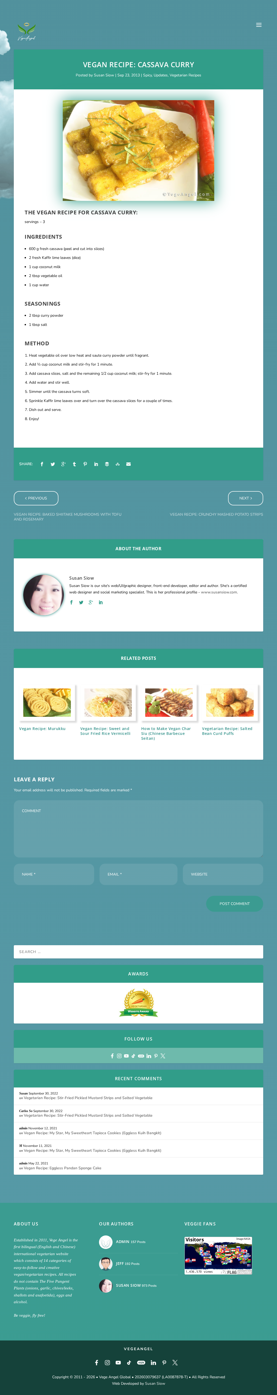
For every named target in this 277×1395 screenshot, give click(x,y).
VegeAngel (138, 1349)
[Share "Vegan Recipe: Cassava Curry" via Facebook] (42, 464)
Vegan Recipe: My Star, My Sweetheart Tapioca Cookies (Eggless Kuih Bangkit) (92, 1133)
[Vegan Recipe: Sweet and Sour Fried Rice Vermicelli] (108, 702)
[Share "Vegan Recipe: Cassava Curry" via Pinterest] (85, 464)
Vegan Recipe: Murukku (42, 728)
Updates (161, 75)
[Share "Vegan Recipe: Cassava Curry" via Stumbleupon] (117, 464)
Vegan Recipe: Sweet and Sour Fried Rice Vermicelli (105, 731)
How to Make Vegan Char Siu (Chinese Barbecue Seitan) (166, 733)
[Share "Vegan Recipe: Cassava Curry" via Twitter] (52, 464)
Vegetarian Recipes (185, 75)
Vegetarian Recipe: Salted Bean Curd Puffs (227, 731)
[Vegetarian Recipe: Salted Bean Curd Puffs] (229, 702)
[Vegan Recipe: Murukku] (47, 702)
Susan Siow (104, 75)
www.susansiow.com (219, 592)
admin (23, 1128)
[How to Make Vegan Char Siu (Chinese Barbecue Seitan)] (169, 702)
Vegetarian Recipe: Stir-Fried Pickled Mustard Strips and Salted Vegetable (88, 1097)
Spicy (147, 75)
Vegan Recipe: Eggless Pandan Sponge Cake (62, 1168)
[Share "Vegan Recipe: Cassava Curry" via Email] (128, 464)
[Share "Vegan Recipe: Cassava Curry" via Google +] (63, 464)
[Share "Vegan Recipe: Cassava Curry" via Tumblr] (74, 464)
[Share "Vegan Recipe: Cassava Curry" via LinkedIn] (96, 464)
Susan (23, 1093)
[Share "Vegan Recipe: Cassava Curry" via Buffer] (106, 464)
